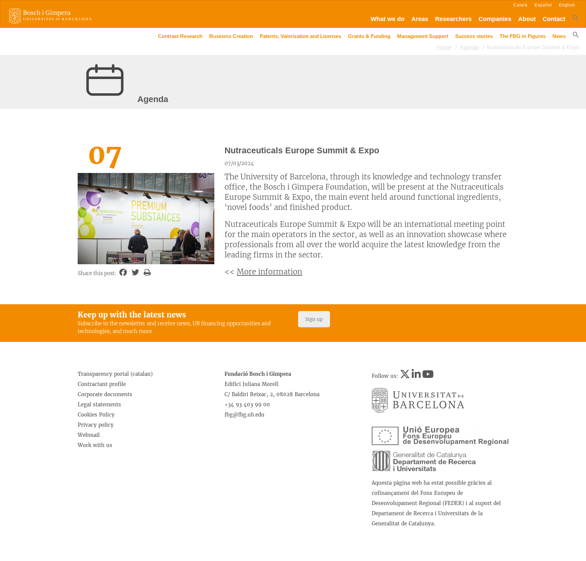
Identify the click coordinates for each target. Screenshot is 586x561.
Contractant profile (102, 384)
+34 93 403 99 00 (247, 404)
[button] (575, 19)
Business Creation (231, 36)
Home (444, 47)
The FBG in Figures (523, 36)
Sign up (314, 319)
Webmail (89, 435)
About (527, 19)
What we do (388, 19)
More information (269, 271)
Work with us (95, 445)
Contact (554, 19)
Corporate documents (105, 394)
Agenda (469, 47)
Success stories (474, 36)
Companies (494, 19)
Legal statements (99, 404)
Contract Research (180, 36)
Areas (419, 19)
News (559, 36)
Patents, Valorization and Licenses (300, 36)
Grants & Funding (369, 36)
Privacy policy (96, 425)
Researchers (453, 19)
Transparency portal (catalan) (115, 374)
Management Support (422, 36)
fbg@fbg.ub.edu (244, 414)
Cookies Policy (96, 414)
